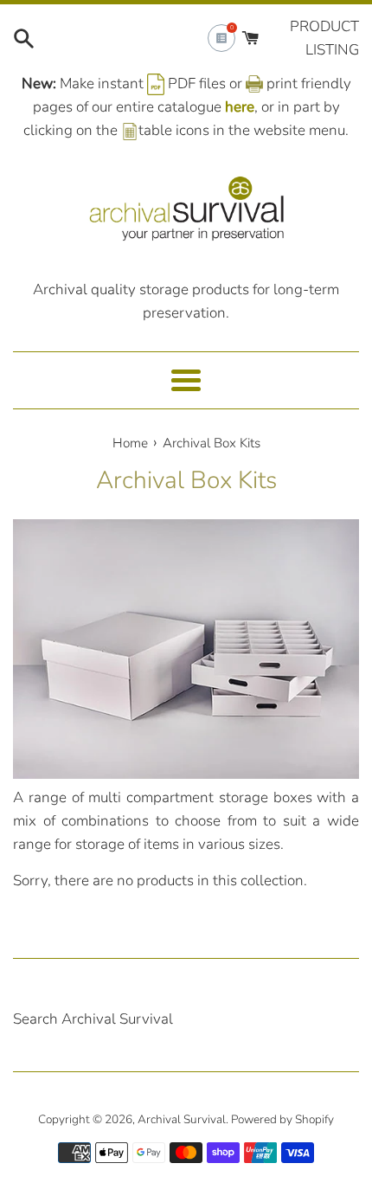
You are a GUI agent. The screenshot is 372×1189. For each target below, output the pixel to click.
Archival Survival (182, 1119)
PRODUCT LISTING (324, 38)
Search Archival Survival (93, 1019)
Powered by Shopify (282, 1119)
